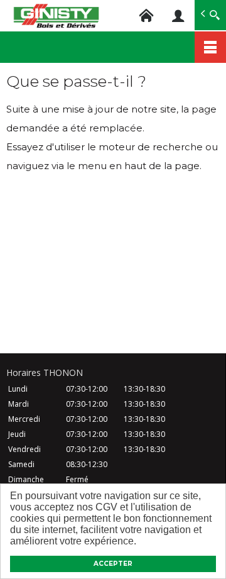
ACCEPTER (113, 564)
